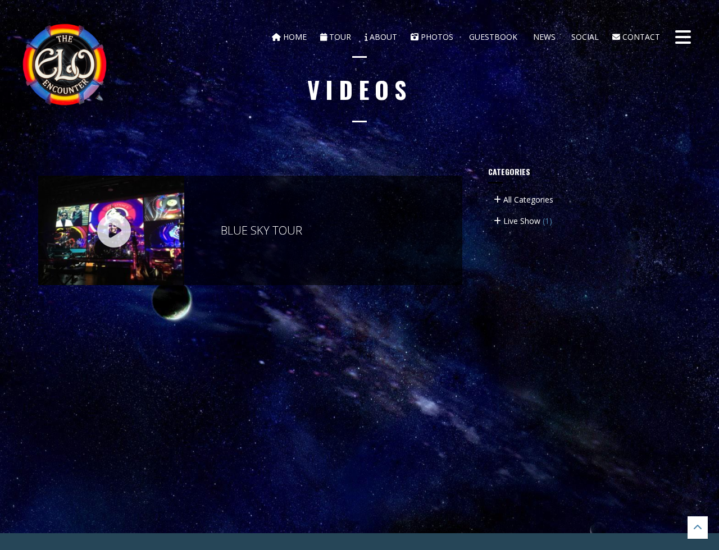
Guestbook (492, 36)
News (543, 36)
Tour (339, 36)
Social (584, 36)
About (382, 36)
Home (294, 36)
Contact (640, 36)
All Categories (527, 199)
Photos (435, 36)
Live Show (526, 221)
